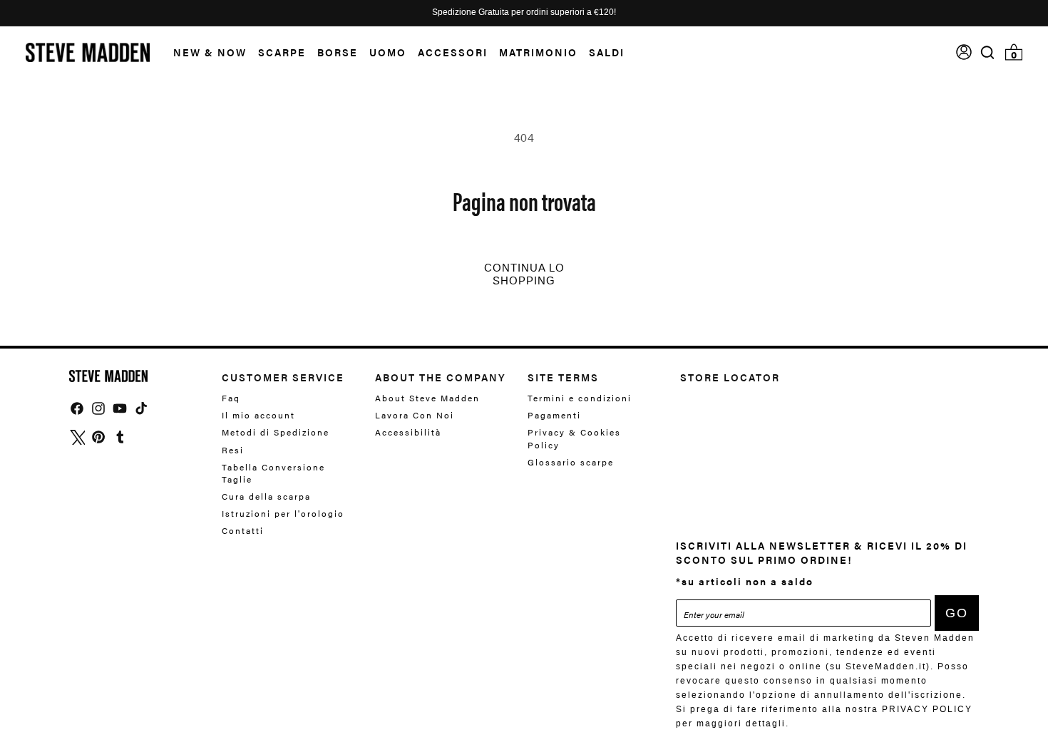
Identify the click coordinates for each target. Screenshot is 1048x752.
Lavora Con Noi (414, 414)
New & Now (210, 52)
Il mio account (258, 414)
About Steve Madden (427, 398)
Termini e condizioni (580, 398)
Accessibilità (408, 432)
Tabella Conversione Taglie (273, 472)
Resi (233, 449)
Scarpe (282, 52)
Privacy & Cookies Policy (574, 438)
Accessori (453, 52)
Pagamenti (554, 414)
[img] (987, 52)
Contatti (243, 530)
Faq (231, 398)
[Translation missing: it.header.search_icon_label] (987, 52)
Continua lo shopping (524, 274)
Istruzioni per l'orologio (283, 513)
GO (956, 613)
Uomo (387, 52)
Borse (337, 52)
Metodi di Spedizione (275, 432)
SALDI (607, 52)
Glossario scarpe (571, 461)
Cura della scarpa (266, 496)
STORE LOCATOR (730, 377)
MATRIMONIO (538, 52)
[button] (204, 52)
